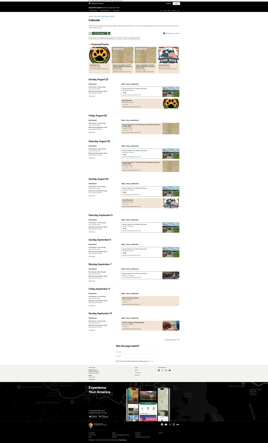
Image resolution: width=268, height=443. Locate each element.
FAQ (137, 370)
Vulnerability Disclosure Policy (142, 437)
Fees (178, 10)
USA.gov (160, 432)
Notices (114, 432)
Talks (126, 38)
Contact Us (92, 379)
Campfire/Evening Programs (107, 38)
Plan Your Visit (93, 10)
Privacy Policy (92, 435)
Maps (169, 10)
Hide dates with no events (172, 33)
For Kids (119, 38)
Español (138, 375)
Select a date (100, 33)
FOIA (90, 437)
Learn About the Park (104, 10)
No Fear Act (138, 432)
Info (161, 10)
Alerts (165, 10)
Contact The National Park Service (120, 435)
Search (168, 3)
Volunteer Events (134, 38)
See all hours (92, 96)
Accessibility (92, 432)
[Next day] (109, 33)
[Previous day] (90, 33)
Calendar (174, 10)
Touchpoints (145, 361)
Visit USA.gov (123, 440)
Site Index (138, 372)
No (120, 356)
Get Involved (116, 10)
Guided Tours (93, 38)
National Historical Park (104, 8)
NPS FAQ (114, 437)
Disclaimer (137, 435)
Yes (120, 352)
